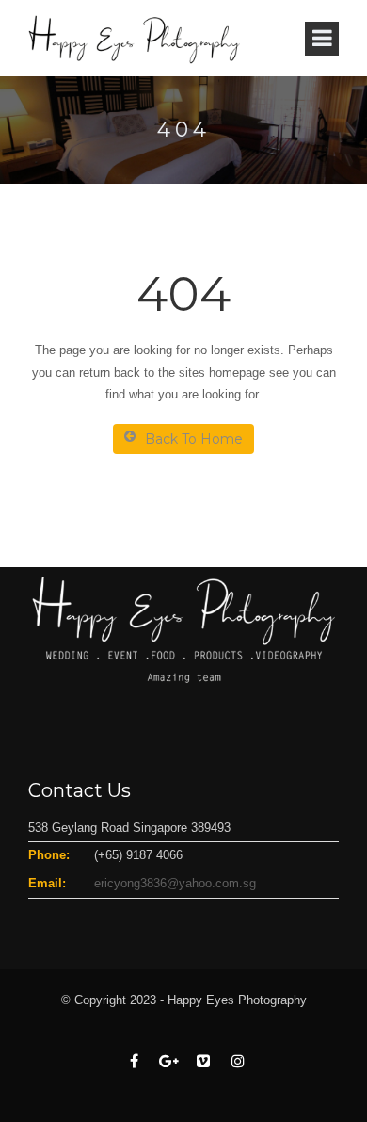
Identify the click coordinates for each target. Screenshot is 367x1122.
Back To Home (194, 439)
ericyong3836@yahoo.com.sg (175, 883)
